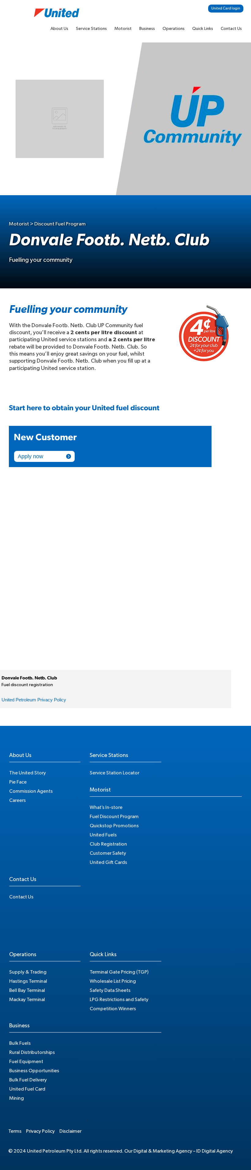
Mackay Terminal (27, 999)
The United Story (27, 772)
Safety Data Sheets (110, 990)
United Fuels (103, 834)
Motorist (123, 29)
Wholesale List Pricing (113, 981)
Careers (17, 800)
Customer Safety (108, 853)
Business (147, 29)
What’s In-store (106, 807)
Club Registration (108, 844)
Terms (14, 1131)
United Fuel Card (27, 1089)
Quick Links (202, 29)
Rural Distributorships (32, 1052)
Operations (174, 29)
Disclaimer (70, 1131)
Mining (16, 1098)
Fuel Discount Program (114, 816)
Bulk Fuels (20, 1043)
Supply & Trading (28, 972)
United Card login (225, 8)
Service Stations (91, 29)
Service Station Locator (114, 772)
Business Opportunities (34, 1070)
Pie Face (18, 782)
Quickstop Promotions (114, 825)
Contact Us (231, 29)
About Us (59, 29)
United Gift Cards (108, 862)
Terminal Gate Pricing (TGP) (119, 972)
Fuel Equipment (26, 1061)
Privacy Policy (40, 1131)
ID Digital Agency (214, 1151)
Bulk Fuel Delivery (28, 1079)
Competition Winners (113, 1008)
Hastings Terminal (28, 981)
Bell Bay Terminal (27, 990)
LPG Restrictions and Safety (119, 999)
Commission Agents (31, 791)
